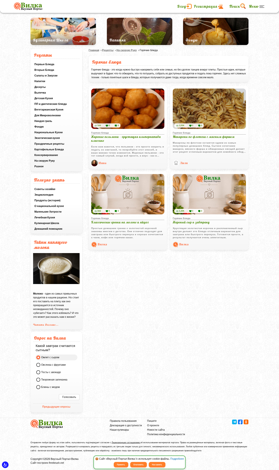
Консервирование (46, 155)
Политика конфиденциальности (166, 434)
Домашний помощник (48, 228)
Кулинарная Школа (46, 223)
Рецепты (108, 50)
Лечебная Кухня (44, 217)
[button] (5, 464)
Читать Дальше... (46, 324)
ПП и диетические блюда (50, 104)
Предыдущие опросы (56, 406)
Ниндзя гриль (43, 121)
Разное (39, 166)
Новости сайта (156, 429)
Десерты (40, 87)
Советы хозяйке (44, 189)
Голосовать (69, 397)
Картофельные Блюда (49, 149)
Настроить (157, 465)
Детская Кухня (43, 98)
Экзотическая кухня (47, 138)
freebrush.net (56, 462)
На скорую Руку (44, 160)
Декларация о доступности (126, 425)
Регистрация (205, 6)
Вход (181, 6)
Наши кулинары (119, 429)
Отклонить (138, 465)
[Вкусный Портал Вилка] (28, 6)
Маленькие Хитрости (48, 211)
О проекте (153, 425)
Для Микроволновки (47, 115)
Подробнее (177, 458)
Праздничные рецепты (49, 143)
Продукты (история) (47, 200)
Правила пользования (123, 421)
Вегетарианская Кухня (48, 109)
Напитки (39, 81)
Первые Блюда (44, 64)
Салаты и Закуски (45, 75)
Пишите (152, 421)
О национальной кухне (49, 206)
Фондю (39, 126)
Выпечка (40, 92)
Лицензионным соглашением (126, 442)
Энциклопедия (43, 194)
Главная (94, 50)
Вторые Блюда (44, 70)
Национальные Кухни (48, 132)
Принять (121, 465)
